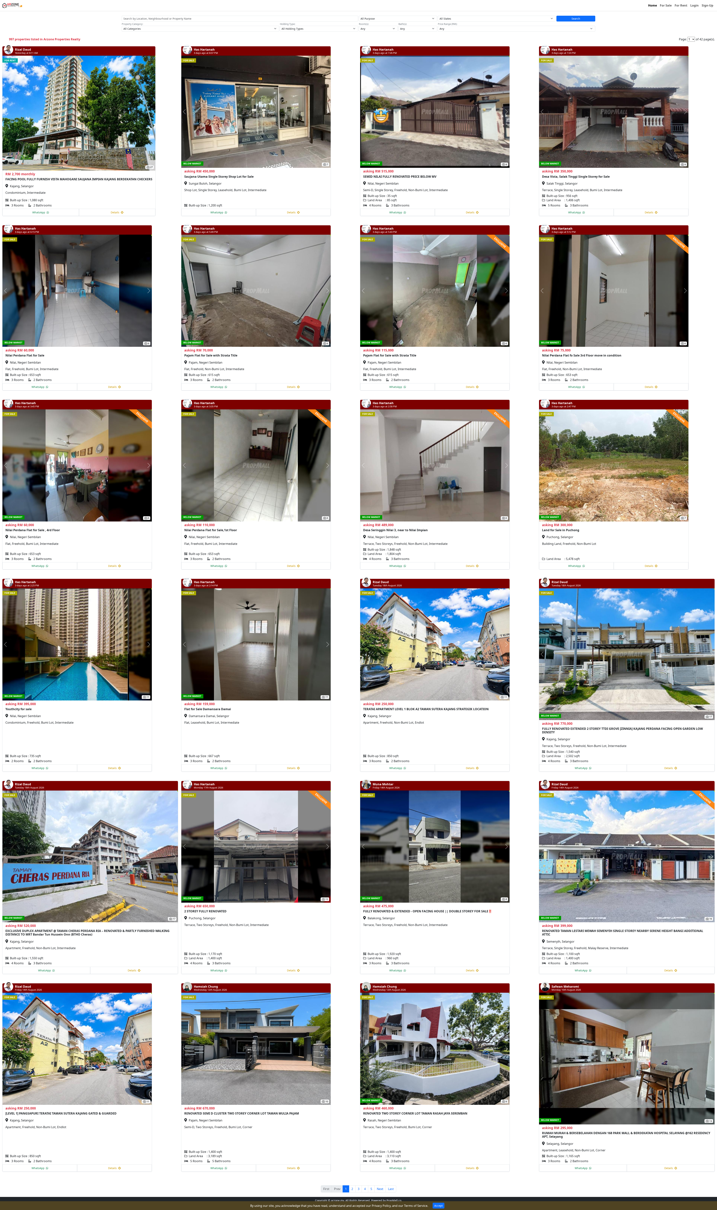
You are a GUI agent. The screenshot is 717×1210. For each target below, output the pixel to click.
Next (380, 1189)
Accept (438, 1205)
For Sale (666, 5)
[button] (13, 113)
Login (694, 5)
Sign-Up (707, 5)
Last (391, 1189)
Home (652, 5)
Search (576, 18)
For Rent (681, 5)
